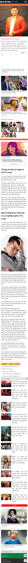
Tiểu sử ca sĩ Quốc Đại (9, 371)
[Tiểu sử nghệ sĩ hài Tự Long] (14, 124)
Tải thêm (14, 505)
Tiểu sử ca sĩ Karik (8, 369)
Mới (12, 2)
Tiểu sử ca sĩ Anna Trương (10, 366)
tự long (11, 364)
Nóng (16, 2)
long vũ (17, 364)
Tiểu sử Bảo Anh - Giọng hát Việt (12, 373)
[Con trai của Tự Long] (10, 124)
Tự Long (6, 379)
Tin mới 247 (7, 552)
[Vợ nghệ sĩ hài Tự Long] (3, 129)
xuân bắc (4, 364)
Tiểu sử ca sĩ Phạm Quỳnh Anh (11, 376)
